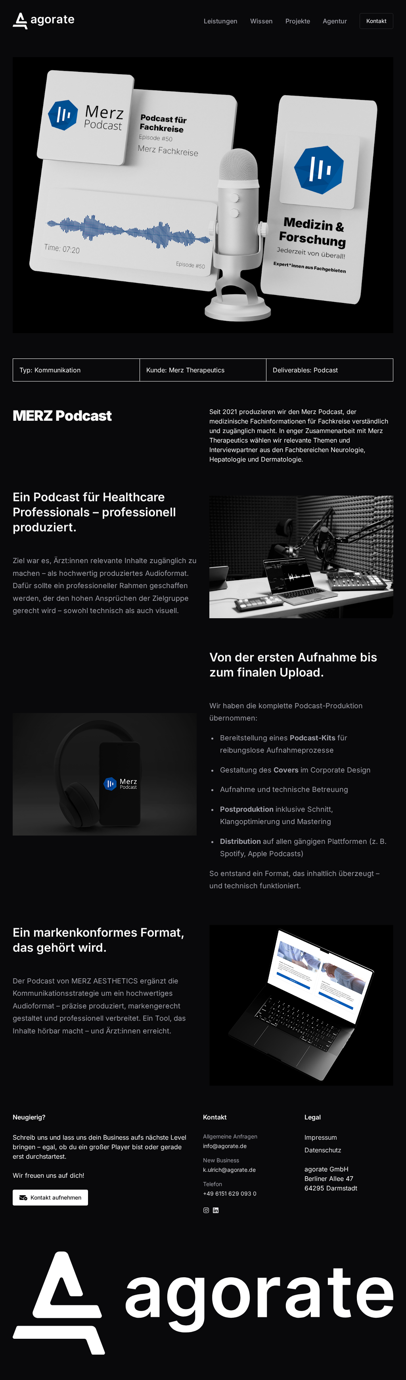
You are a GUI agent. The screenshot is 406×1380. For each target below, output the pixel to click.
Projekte (297, 21)
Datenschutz (322, 1150)
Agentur (335, 21)
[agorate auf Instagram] (206, 1210)
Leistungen (220, 21)
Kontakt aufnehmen (56, 1197)
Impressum (320, 1137)
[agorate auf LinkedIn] (216, 1210)
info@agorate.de (225, 1145)
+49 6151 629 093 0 (230, 1193)
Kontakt (376, 20)
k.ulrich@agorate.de (229, 1169)
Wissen (261, 21)
